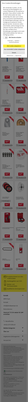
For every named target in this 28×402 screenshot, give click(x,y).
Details (14, 53)
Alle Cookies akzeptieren (14, 46)
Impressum (18, 55)
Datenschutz (10, 55)
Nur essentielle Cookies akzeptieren (14, 49)
